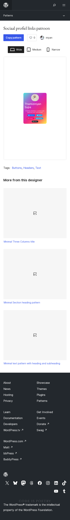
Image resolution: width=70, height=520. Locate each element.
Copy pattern (13, 37)
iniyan (49, 37)
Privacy (8, 400)
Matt (8, 447)
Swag (42, 430)
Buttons (17, 168)
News (7, 389)
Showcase (43, 382)
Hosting (8, 395)
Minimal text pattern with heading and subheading (32, 363)
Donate (43, 424)
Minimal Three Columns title (19, 241)
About (7, 382)
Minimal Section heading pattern (22, 302)
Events (41, 418)
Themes (42, 389)
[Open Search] (54, 5)
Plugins (41, 395)
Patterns (8, 15)
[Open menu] (64, 5)
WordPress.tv (13, 430)
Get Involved (45, 412)
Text (38, 168)
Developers (10, 424)
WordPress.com (15, 441)
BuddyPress (12, 459)
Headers (28, 168)
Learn (6, 412)
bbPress (10, 453)
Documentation (13, 418)
